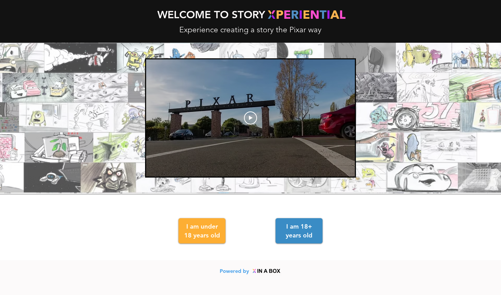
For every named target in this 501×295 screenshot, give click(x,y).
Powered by (235, 271)
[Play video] (250, 117)
